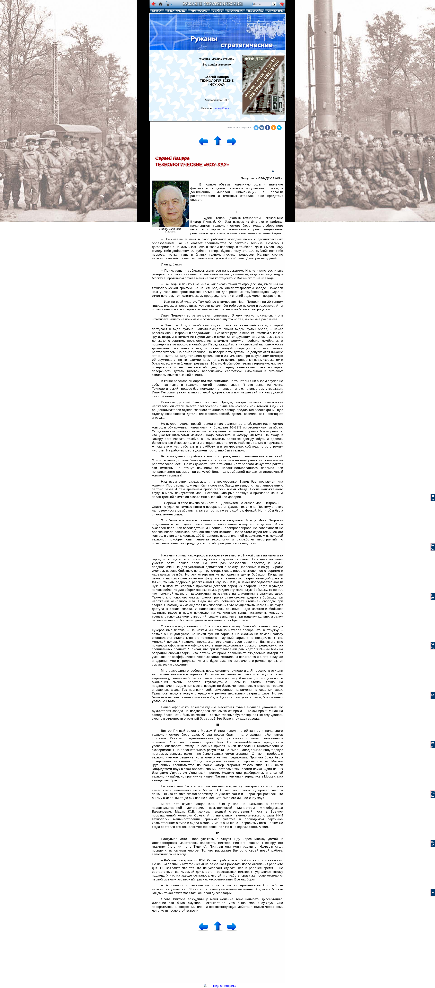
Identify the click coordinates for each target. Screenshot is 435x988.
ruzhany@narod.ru (223, 108)
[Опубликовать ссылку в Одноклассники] (273, 128)
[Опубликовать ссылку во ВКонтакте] (261, 128)
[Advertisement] (170, 85)
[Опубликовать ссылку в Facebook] (267, 128)
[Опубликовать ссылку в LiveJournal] (279, 128)
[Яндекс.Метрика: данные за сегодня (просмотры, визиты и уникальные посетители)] (220, 986)
